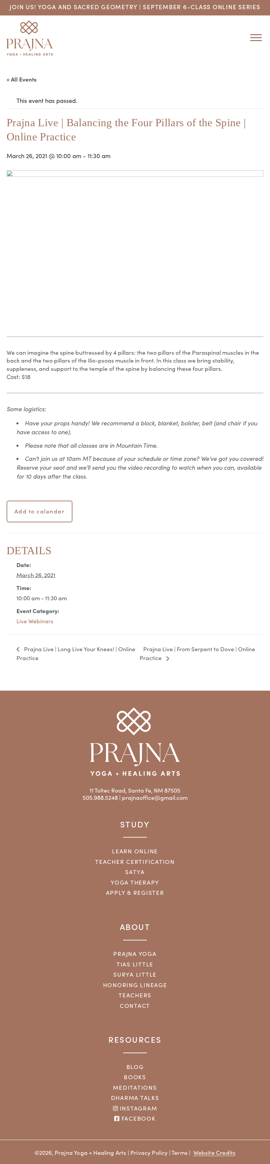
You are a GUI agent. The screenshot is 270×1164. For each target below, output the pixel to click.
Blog (135, 1067)
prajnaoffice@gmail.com (155, 797)
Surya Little (135, 974)
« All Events (22, 79)
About (135, 926)
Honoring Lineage (135, 985)
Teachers (135, 995)
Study (135, 824)
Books (135, 1077)
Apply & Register (135, 892)
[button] (253, 37)
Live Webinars (34, 621)
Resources (134, 1039)
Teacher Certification (135, 862)
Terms (180, 1152)
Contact (135, 1006)
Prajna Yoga (134, 954)
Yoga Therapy (135, 882)
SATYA (135, 872)
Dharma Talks (135, 1098)
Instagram (137, 1108)
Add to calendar (39, 511)
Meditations (135, 1087)
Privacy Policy (149, 1152)
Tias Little (135, 964)
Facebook (137, 1118)
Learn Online (135, 851)
